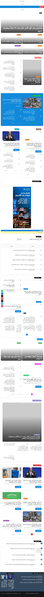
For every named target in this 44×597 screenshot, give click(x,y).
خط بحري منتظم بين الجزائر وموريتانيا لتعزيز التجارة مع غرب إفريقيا (30, 163)
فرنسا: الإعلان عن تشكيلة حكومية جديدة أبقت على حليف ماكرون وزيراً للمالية (22, 548)
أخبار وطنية (40, 34)
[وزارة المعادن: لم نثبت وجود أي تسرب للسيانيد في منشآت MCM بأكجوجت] (20, 66)
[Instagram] (2, 306)
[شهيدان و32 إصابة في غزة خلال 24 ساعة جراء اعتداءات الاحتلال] (39, 271)
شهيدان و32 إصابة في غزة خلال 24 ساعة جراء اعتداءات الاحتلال (25, 269)
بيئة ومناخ (40, 343)
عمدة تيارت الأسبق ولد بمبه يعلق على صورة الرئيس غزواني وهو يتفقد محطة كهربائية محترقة (33, 293)
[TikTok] (2, 301)
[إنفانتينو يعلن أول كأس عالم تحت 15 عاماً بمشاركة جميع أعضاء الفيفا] (39, 252)
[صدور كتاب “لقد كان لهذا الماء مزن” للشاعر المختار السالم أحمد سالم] (20, 366)
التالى (28, 174)
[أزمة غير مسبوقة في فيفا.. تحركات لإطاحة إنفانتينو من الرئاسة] (19, 152)
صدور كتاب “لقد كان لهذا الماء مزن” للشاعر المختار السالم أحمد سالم (8, 369)
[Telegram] (2, 303)
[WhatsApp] (2, 291)
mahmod (38, 83)
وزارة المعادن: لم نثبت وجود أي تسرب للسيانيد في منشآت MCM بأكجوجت (8, 69)
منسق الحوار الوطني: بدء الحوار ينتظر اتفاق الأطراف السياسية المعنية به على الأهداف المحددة (20, 564)
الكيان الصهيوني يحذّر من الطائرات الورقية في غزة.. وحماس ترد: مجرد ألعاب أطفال (8, 112)
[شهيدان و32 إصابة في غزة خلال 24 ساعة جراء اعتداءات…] (11, 49)
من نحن (2, 593)
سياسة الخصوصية (15, 593)
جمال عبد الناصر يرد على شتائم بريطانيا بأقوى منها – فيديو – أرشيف (8, 458)
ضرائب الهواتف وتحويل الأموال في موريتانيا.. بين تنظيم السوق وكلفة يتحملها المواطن (34, 145)
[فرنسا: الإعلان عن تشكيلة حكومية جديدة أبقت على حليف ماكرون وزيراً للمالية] (39, 551)
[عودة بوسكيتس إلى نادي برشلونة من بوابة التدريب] (19, 159)
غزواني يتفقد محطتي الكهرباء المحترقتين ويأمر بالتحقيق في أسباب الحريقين (9, 88)
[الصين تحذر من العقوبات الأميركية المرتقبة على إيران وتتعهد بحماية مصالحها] (40, 110)
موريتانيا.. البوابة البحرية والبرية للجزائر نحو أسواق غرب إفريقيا (30, 157)
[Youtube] (2, 298)
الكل (11, 57)
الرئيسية (19, 593)
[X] (2, 296)
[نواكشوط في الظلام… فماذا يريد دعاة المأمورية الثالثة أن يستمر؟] (18, 286)
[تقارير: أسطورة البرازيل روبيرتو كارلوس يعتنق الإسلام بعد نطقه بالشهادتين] (19, 164)
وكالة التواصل (37, 439)
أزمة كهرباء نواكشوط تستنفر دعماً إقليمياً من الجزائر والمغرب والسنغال (8, 62)
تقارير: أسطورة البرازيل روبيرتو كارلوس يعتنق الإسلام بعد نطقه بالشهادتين (7, 166)
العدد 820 (19, 239)
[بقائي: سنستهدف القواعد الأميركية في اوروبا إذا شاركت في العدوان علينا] (20, 116)
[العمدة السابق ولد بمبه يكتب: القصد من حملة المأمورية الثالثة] (18, 291)
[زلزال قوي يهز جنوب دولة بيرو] (11, 351)
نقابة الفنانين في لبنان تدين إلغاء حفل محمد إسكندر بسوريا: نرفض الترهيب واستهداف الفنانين (8, 375)
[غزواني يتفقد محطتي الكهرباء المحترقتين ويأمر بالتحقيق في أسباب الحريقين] (20, 86)
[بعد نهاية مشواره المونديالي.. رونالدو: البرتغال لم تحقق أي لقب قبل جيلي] (39, 556)
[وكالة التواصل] (22, 1)
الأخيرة (13, 122)
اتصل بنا (5, 593)
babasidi (19, 304)
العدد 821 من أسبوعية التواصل (35, 239)
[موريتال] (22, 9)
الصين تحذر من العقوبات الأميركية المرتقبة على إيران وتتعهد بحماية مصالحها (29, 112)
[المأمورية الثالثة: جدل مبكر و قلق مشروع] (18, 282)
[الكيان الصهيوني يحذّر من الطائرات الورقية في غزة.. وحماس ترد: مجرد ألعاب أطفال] (20, 110)
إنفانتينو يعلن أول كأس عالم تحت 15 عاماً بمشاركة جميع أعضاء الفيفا (24, 250)
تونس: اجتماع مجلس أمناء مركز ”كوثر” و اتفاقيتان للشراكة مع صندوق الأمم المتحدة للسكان (20, 543)
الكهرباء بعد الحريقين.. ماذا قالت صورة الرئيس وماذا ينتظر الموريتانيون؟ (8, 82)
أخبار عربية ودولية (17, 45)
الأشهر (11, 246)
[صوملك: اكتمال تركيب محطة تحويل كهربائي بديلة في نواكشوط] (32, 38)
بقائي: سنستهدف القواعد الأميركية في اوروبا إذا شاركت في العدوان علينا (8, 119)
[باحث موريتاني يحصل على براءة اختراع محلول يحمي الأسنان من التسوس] (39, 561)
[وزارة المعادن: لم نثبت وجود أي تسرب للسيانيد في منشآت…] (32, 49)
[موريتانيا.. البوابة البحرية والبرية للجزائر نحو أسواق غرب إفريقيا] (41, 154)
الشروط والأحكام (9, 593)
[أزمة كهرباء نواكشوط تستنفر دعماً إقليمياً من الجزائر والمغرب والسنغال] (11, 38)
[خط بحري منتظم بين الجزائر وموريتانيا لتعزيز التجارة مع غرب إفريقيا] (41, 160)
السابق (38, 174)
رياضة (41, 13)
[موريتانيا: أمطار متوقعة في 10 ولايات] (32, 351)
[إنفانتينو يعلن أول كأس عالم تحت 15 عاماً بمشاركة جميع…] (22, 22)
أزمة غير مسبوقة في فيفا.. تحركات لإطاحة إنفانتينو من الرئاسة (8, 155)
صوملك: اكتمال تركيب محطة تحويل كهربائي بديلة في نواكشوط (4, 583)
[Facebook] (2, 293)
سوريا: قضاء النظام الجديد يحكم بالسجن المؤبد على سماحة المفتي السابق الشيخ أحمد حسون (29, 119)
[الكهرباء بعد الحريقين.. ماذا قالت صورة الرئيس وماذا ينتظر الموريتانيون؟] (20, 80)
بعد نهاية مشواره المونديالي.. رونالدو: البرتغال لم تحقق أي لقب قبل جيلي (23, 554)
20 (19, 122)
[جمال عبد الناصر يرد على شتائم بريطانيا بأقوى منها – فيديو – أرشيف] (8, 449)
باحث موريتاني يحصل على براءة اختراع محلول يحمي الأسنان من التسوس (23, 559)
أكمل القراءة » (18, 106)
